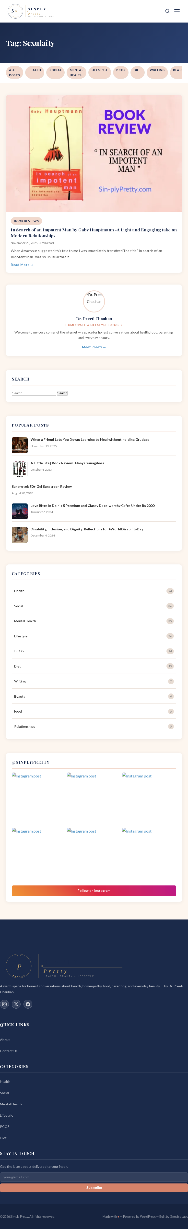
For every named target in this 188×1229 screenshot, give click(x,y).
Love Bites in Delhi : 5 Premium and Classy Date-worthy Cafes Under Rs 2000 (92, 505)
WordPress (148, 1216)
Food (93, 711)
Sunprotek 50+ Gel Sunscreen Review (42, 486)
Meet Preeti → (94, 347)
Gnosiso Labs (179, 1216)
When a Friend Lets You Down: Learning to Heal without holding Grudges (90, 439)
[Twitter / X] (16, 1004)
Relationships (93, 726)
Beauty (93, 696)
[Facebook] (28, 1004)
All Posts (14, 72)
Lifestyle (100, 70)
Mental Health (76, 72)
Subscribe (94, 1188)
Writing (157, 70)
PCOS (120, 70)
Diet (137, 70)
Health (34, 70)
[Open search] (167, 11)
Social (55, 70)
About (5, 1040)
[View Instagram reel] (39, 800)
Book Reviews (26, 221)
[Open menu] (177, 11)
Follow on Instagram (94, 891)
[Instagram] (4, 1004)
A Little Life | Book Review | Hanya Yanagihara (67, 463)
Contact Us (9, 1051)
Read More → (22, 265)
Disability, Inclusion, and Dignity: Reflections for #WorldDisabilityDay (87, 529)
